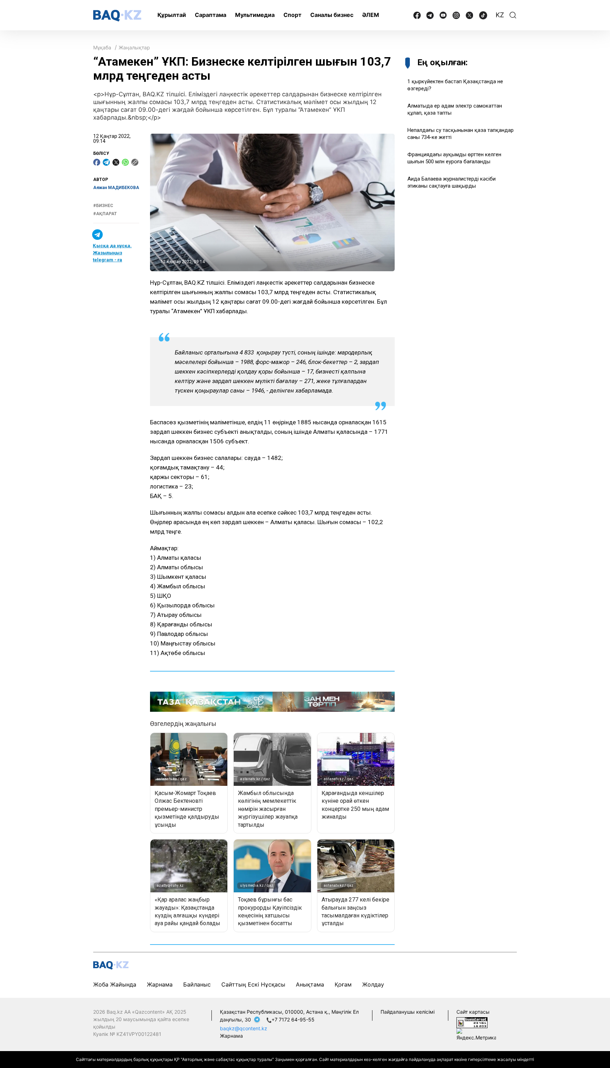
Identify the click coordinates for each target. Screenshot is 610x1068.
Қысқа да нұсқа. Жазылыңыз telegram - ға (112, 252)
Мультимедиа (255, 14)
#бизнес (103, 205)
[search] (513, 15)
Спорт (292, 14)
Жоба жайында (114, 984)
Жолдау (373, 984)
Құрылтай (171, 14)
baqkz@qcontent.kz (243, 1028)
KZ (500, 15)
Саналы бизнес (331, 14)
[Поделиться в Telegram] (106, 162)
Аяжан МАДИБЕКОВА (116, 187)
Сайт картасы (473, 1012)
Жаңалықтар (134, 47)
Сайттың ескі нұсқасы (253, 984)
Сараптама (210, 14)
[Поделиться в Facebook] (96, 162)
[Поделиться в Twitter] (115, 162)
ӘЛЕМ (370, 14)
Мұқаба (102, 47)
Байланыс (197, 984)
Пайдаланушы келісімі (408, 1012)
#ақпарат (105, 213)
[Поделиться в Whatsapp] (125, 162)
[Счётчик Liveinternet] (472, 1022)
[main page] (117, 16)
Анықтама (310, 984)
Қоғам (343, 984)
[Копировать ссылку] (134, 162)
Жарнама (160, 984)
